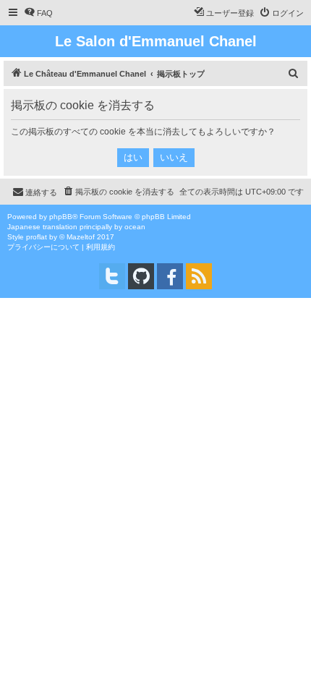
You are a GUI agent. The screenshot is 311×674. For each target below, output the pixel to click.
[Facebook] (170, 276)
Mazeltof (81, 237)
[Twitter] (112, 276)
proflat (36, 237)
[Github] (141, 276)
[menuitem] (38, 13)
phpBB (60, 217)
